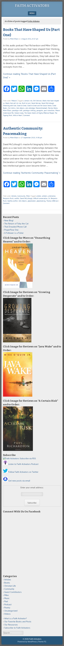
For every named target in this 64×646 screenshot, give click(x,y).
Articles (14, 196)
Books (7, 582)
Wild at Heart (17, 115)
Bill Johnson (37, 101)
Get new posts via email (19, 480)
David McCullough (48, 103)
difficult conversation (40, 198)
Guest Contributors (13, 592)
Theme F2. (42, 642)
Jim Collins (11, 108)
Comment (26, 115)
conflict (16, 198)
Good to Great (21, 106)
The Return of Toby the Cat (16, 223)
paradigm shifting (29, 110)
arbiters (44, 196)
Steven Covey (19, 113)
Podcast (14, 101)
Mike (28, 196)
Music (6, 598)
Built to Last (26, 103)
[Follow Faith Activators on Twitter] (5, 472)
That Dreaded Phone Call (15, 226)
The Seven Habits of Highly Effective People (39, 113)
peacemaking (41, 201)
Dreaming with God (9, 106)
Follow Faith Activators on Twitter (23, 472)
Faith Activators (32, 6)
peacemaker (32, 201)
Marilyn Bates (53, 108)
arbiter (38, 196)
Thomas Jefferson (52, 201)
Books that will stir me (13, 103)
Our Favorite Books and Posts (17, 621)
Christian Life (10, 585)
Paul (6, 601)
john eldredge (30, 108)
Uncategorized (10, 610)
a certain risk (28, 101)
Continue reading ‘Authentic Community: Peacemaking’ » (31, 172)
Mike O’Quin (7, 110)
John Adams (20, 108)
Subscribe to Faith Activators (17, 627)
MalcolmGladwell (41, 108)
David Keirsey (36, 103)
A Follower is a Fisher (14, 233)
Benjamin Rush (8, 198)
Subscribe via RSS (28, 458)
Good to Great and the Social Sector (39, 106)
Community (21, 196)
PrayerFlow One (11, 229)
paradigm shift (17, 110)
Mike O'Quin (14, 39)
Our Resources (11, 624)
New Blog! (8, 220)
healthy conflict (12, 201)
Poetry (7, 607)
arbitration (52, 196)
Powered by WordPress (27, 642)
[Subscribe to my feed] (11, 458)
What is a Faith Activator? (15, 618)
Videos (7, 613)
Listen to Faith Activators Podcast (23, 464)
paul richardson (49, 110)
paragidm (39, 110)
